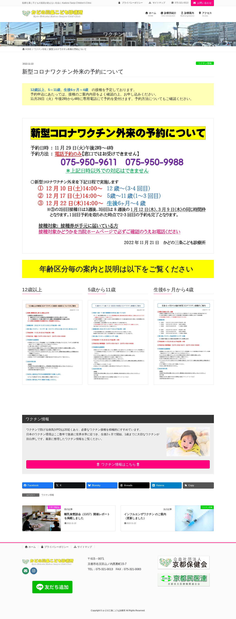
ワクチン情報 (205, 63)
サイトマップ (158, 3)
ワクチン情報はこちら (118, 464)
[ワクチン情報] (194, 518)
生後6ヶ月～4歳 (76, 90)
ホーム (32, 546)
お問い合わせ (204, 3)
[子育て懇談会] (41, 518)
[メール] (25, 570)
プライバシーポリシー (132, 3)
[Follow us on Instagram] (33, 570)
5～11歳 (54, 90)
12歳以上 (37, 90)
